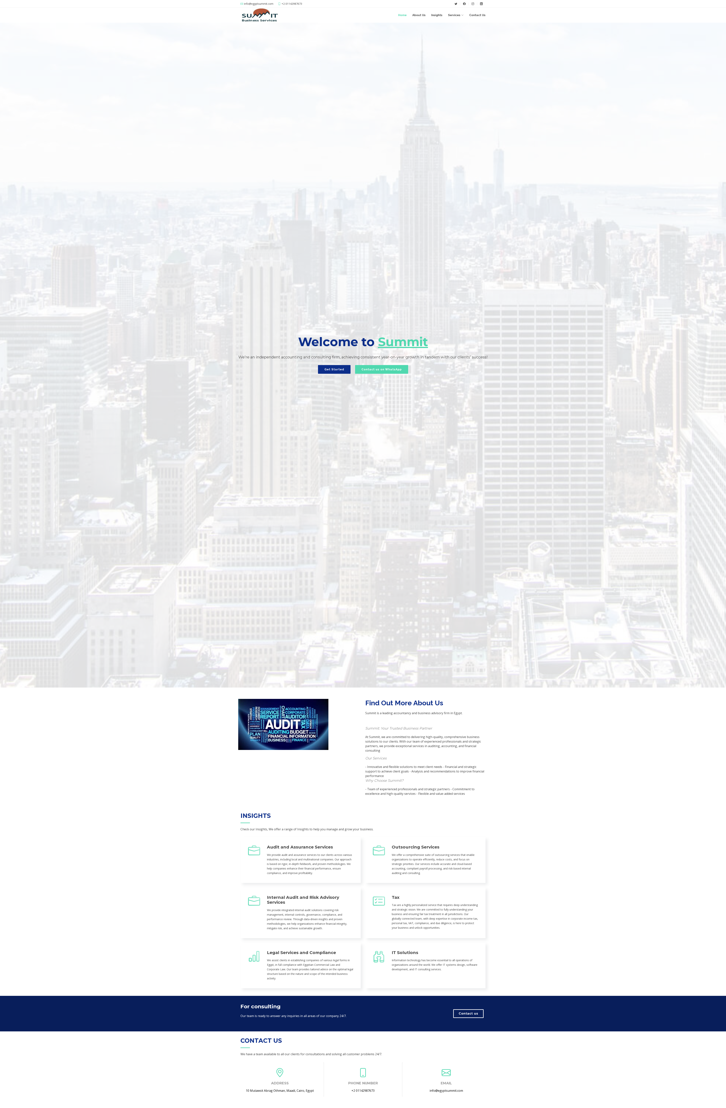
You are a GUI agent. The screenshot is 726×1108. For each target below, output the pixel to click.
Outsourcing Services (415, 847)
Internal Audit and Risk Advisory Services (303, 900)
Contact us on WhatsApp (381, 369)
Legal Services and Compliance (301, 952)
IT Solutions (405, 952)
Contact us (468, 1013)
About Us (419, 15)
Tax (395, 897)
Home (402, 15)
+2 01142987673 (363, 1091)
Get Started (334, 369)
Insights (436, 15)
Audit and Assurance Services (300, 847)
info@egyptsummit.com (446, 1091)
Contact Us (477, 15)
